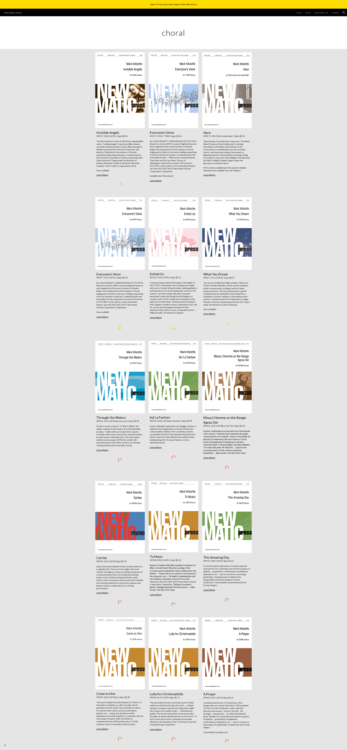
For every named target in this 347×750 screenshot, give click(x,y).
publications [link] (319, 12)
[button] (343, 12)
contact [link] (335, 12)
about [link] (308, 12)
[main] (173, 32)
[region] (173, 4)
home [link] (299, 12)
